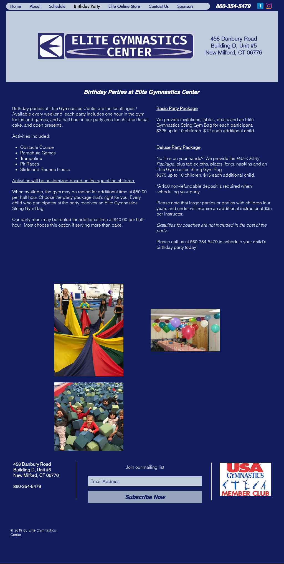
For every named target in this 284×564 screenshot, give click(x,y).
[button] (158, 6)
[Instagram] (269, 6)
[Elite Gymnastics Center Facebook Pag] (260, 6)
